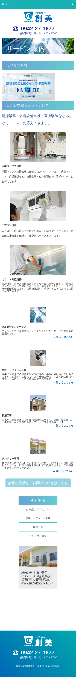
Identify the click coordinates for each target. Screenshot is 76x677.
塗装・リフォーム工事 (38, 518)
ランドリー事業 (38, 535)
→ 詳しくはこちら (63, 337)
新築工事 (38, 527)
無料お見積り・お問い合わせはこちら (38, 483)
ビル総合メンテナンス (38, 509)
